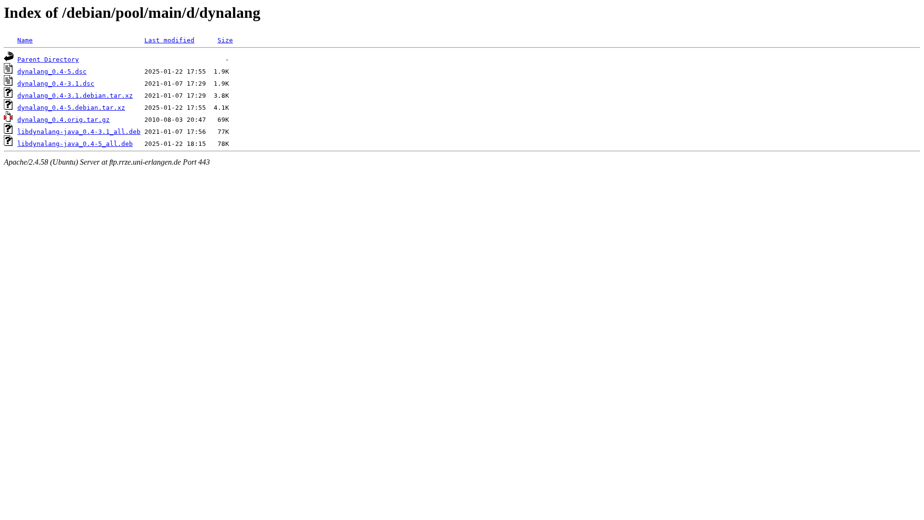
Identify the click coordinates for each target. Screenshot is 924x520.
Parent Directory (48, 59)
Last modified (169, 40)
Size (225, 40)
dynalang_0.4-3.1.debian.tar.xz (75, 95)
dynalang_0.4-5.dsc (52, 71)
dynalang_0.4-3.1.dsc (55, 83)
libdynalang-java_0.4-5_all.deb (75, 143)
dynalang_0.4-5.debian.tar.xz (71, 107)
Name (25, 40)
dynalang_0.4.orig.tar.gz (63, 119)
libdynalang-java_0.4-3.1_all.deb (79, 131)
